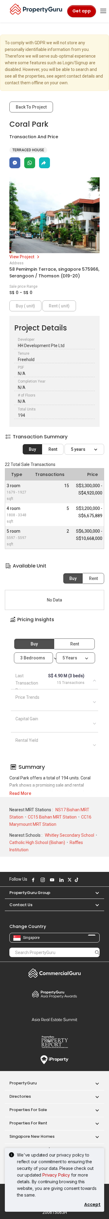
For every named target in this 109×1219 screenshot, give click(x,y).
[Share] (44, 162)
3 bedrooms (33, 657)
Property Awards (54, 994)
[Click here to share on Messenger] (14, 162)
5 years (78, 449)
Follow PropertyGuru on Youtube (51, 879)
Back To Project (31, 107)
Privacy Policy (56, 1174)
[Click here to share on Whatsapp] (29, 162)
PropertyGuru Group (29, 893)
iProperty (54, 1059)
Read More (20, 793)
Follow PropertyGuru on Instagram (41, 879)
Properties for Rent (28, 1123)
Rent (52, 449)
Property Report (54, 1042)
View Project (22, 256)
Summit (54, 1019)
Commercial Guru (54, 973)
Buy (32, 449)
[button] (54, 625)
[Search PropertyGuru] (97, 952)
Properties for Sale (28, 1110)
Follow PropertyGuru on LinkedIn (60, 879)
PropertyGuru (23, 1083)
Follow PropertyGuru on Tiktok (75, 879)
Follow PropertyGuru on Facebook (32, 879)
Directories (20, 1096)
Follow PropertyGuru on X (68, 879)
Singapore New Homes (31, 1136)
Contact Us (20, 905)
